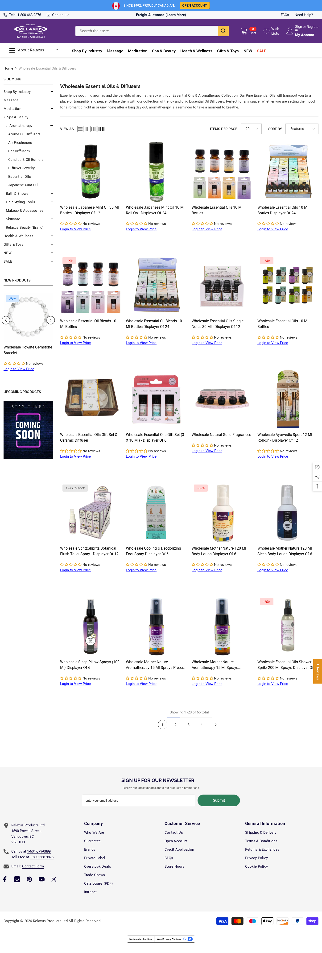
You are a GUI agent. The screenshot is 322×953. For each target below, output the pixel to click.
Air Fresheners (20, 143)
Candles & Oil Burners (26, 159)
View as (67, 129)
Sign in (298, 28)
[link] (28, 430)
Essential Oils (19, 176)
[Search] (152, 31)
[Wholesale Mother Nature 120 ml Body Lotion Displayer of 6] (222, 512)
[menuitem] (28, 91)
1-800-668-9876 (29, 15)
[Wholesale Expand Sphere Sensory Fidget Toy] (28, 317)
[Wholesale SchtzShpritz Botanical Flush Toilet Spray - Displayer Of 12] (90, 512)
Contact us (60, 15)
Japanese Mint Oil (23, 185)
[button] (28, 100)
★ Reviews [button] (318, 671)
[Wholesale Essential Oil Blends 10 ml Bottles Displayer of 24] (156, 285)
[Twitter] (54, 879)
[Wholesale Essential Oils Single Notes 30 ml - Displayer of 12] (222, 285)
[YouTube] (41, 879)
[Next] (215, 724)
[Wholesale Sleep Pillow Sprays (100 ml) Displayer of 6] (90, 626)
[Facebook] (4, 879)
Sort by (275, 129)
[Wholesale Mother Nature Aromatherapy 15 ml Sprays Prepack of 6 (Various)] (156, 626)
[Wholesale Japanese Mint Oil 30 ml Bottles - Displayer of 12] (90, 171)
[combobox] (146, 31)
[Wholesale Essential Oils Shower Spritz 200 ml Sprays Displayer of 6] (287, 626)
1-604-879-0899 (39, 851)
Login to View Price (19, 369)
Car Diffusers (19, 151)
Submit (219, 800)
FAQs (285, 15)
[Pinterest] (29, 879)
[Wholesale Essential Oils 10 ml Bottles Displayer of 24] (287, 171)
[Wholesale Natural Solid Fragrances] (222, 399)
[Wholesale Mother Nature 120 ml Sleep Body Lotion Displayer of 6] (287, 512)
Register (313, 27)
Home (8, 68)
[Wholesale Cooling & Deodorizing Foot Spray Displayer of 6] (156, 512)
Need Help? (304, 15)
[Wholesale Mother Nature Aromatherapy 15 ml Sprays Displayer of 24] (222, 626)
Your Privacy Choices (169, 939)
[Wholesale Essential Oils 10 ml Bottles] (222, 171)
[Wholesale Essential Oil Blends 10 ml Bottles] (90, 285)
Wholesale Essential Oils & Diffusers (47, 68)
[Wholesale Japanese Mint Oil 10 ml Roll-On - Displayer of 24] (156, 171)
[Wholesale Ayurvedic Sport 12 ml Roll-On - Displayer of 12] (287, 399)
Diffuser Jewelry (21, 168)
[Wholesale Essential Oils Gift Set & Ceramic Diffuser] (90, 399)
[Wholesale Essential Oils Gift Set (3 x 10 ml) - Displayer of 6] (156, 399)
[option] (28, 337)
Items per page (223, 129)
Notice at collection (140, 939)
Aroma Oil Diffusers (24, 134)
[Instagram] (17, 879)
